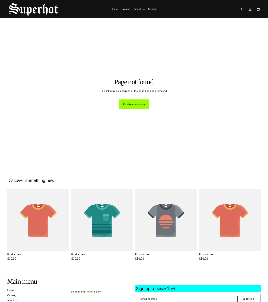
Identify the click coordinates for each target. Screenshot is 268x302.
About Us (12, 300)
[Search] (242, 9)
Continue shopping (134, 104)
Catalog (11, 295)
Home (10, 290)
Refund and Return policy (86, 291)
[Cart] (258, 9)
